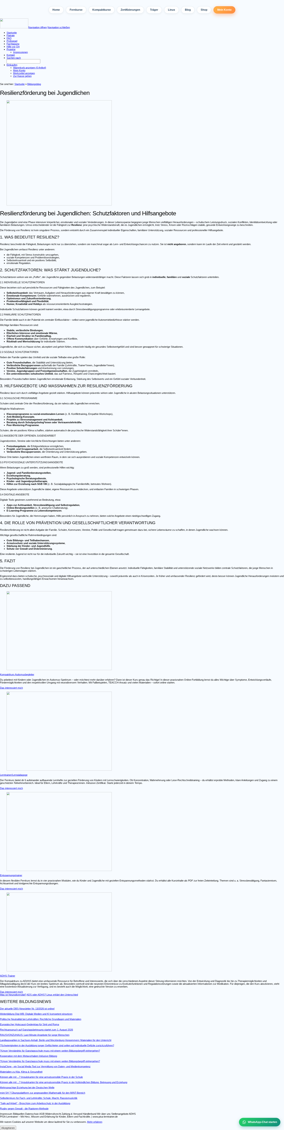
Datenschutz (32, 1113)
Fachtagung (13, 43)
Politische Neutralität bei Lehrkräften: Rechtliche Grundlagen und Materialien (40, 1019)
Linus (171, 9)
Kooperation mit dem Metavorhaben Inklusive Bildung (28, 1056)
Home (56, 9)
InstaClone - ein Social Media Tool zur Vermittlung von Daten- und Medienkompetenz (45, 1066)
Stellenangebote (119, 1113)
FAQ (9, 38)
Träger (154, 9)
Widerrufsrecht (53, 1113)
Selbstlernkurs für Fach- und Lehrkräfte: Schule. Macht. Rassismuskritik (38, 1098)
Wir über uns (104, 1113)
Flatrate (11, 35)
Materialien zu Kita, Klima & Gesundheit (21, 1071)
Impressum (6, 1113)
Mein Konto (224, 9)
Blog (188, 9)
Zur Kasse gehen (22, 76)
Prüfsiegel (12, 41)
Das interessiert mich (11, 687)
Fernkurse (76, 9)
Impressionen (20, 52)
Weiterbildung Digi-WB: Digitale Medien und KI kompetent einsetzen (36, 1013)
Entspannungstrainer (11, 875)
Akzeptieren (8, 1128)
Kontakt (11, 55)
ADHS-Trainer (7, 975)
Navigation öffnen (37, 27)
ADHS (132, 1113)
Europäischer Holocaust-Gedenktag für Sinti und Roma (29, 1024)
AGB (42, 1113)
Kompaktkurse (101, 9)
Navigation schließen (58, 27)
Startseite (19, 84)
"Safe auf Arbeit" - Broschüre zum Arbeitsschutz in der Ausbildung (35, 1103)
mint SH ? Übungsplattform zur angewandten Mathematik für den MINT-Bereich (42, 1092)
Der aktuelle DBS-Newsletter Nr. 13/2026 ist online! (27, 1008)
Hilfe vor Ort (13, 46)
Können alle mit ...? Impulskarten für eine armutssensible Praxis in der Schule (41, 1077)
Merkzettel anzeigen (24, 73)
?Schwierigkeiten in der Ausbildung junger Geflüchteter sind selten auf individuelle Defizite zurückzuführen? (57, 1045)
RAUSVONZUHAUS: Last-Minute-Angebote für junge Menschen (34, 1035)
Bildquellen (18, 1113)
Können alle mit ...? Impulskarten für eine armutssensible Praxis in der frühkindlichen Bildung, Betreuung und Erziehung (63, 1082)
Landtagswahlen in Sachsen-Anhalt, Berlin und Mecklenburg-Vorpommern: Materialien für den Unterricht (55, 1040)
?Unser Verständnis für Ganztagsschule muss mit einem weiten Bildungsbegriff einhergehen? (50, 1050)
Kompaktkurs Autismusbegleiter (17, 674)
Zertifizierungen (130, 9)
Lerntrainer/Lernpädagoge (13, 774)
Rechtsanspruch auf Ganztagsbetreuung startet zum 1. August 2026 (36, 1029)
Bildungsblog (34, 84)
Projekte (11, 49)
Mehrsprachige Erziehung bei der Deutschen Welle (27, 1087)
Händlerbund (89, 1113)
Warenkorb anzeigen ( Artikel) (29, 67)
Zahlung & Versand (72, 1113)
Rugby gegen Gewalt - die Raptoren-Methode (24, 1108)
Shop (204, 9)
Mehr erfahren (94, 1121)
